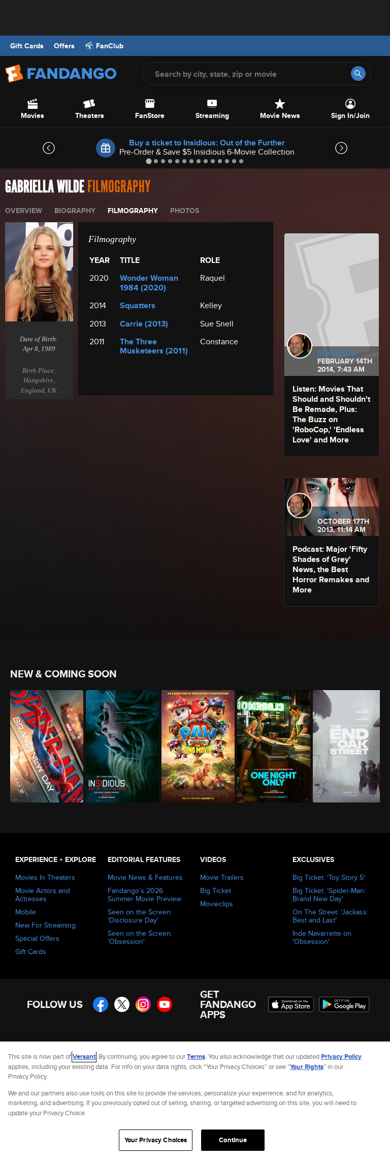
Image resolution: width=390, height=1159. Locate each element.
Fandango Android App (344, 1004)
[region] (195, 1100)
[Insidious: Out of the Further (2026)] (118, 746)
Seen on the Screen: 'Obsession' (140, 937)
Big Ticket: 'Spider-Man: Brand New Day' (329, 894)
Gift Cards (27, 46)
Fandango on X (121, 1004)
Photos (184, 210)
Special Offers (37, 938)
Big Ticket (215, 890)
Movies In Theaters (45, 877)
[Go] (358, 73)
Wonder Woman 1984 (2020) (149, 282)
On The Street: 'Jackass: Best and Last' (330, 916)
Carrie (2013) (144, 324)
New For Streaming (45, 925)
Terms (196, 1056)
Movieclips (216, 904)
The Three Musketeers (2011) (154, 346)
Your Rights (306, 1067)
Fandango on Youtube (164, 1004)
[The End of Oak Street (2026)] (345, 746)
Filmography (133, 210)
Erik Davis (336, 353)
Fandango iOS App (291, 1004)
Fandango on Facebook (100, 1004)
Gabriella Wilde (44, 187)
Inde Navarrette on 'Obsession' (321, 937)
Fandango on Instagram (143, 1004)
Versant (84, 1056)
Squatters (137, 305)
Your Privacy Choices (155, 1140)
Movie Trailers (222, 877)
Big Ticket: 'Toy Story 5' (328, 877)
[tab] (148, 161)
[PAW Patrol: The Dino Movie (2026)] (193, 746)
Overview (23, 210)
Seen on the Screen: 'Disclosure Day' (140, 916)
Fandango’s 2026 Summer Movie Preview (144, 894)
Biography (74, 210)
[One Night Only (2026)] (269, 746)
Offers (64, 46)
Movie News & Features (145, 877)
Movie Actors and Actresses (42, 894)
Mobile (25, 912)
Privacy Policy (341, 1056)
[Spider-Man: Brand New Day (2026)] (42, 746)
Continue (233, 1140)
